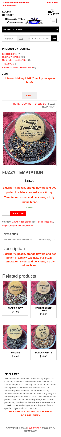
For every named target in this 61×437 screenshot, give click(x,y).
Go (54, 38)
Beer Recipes (9, 53)
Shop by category (12, 29)
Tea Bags (9, 63)
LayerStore (34, 428)
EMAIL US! (52, 2)
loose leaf (48, 221)
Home (16, 103)
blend (40, 221)
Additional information (18, 239)
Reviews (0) (44, 239)
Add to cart (18, 213)
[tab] (12, 234)
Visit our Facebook (12, 2)
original (5, 225)
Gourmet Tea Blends (14, 59)
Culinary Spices (11, 56)
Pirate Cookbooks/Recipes (17, 67)
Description (11, 234)
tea (23, 225)
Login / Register (8, 13)
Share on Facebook (16, 4)
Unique (29, 225)
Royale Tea (15, 225)
